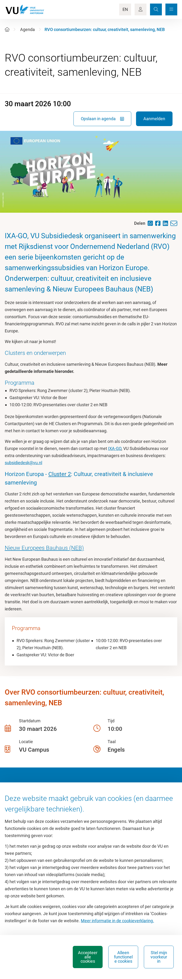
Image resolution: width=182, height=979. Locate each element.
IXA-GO (114, 448)
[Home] (7, 29)
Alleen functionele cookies (123, 957)
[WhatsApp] (151, 223)
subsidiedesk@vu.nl (23, 462)
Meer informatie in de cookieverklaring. (117, 920)
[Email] (175, 223)
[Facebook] (159, 223)
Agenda (27, 29)
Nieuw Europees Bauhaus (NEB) (44, 548)
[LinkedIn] (166, 223)
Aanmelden (154, 118)
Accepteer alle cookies (87, 957)
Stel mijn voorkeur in (158, 957)
